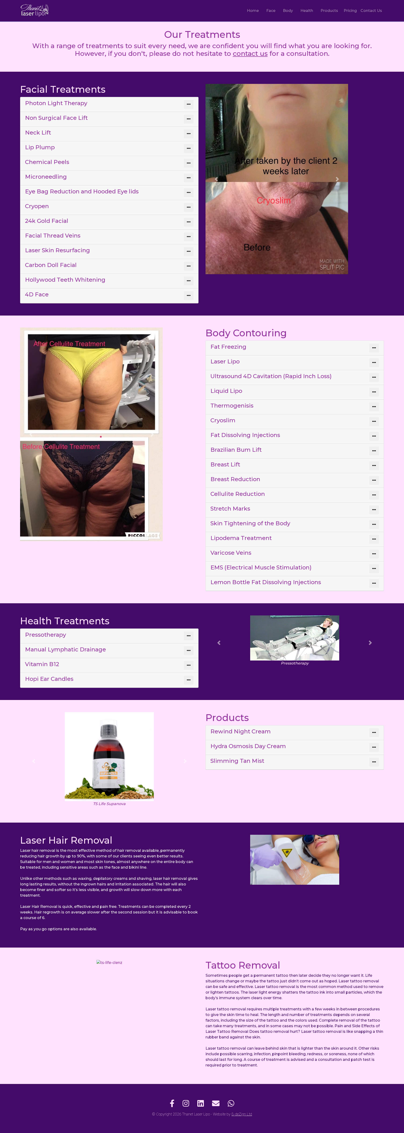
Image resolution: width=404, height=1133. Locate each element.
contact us (250, 53)
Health (306, 10)
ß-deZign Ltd (241, 1114)
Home (253, 10)
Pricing (350, 10)
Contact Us (371, 10)
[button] (216, 179)
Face (270, 10)
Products (329, 10)
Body (288, 10)
